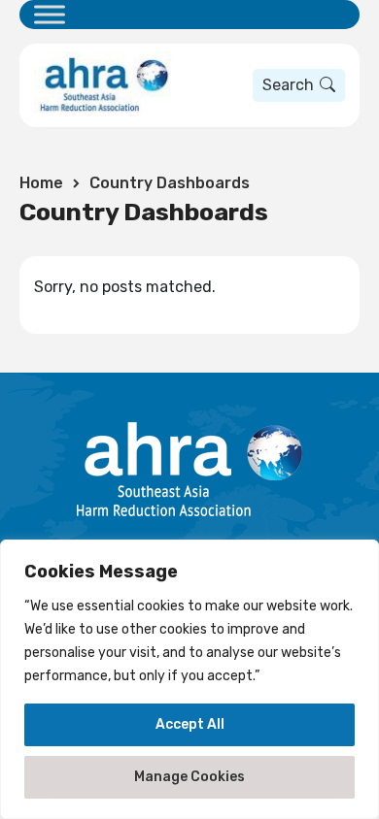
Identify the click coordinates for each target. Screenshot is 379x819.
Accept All (189, 724)
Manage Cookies (189, 777)
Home (41, 183)
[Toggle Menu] (49, 14)
